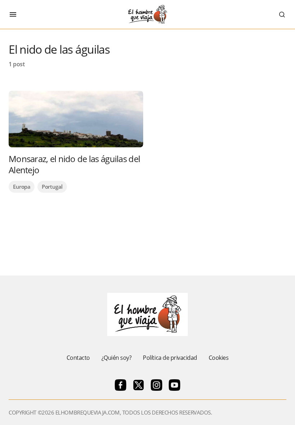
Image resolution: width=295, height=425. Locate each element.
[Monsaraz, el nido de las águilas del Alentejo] (76, 119)
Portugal (52, 186)
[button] (13, 14)
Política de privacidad (170, 358)
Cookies (219, 358)
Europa (21, 186)
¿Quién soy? (116, 358)
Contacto (78, 358)
